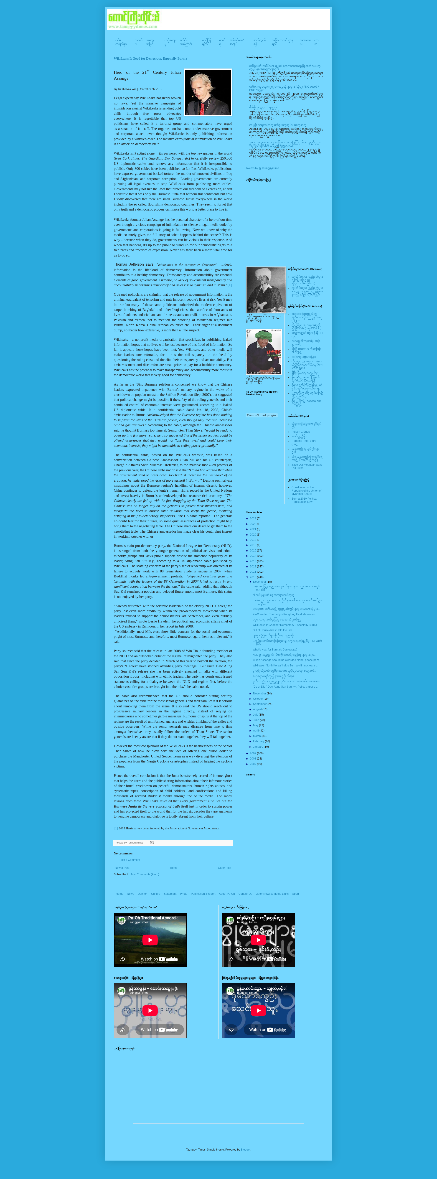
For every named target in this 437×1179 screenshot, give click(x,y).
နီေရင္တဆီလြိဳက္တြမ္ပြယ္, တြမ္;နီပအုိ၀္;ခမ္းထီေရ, (307, 387)
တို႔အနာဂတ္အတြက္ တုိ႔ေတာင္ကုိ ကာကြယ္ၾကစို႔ (307, 458)
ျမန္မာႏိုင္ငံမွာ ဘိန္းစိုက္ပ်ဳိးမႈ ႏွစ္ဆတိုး (273, 635)
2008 (253, 758)
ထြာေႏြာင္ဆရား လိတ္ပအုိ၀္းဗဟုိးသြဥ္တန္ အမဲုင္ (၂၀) (307, 317)
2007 (253, 764)
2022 (253, 524)
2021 (253, 529)
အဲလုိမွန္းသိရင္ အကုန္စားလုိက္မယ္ (274, 595)
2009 (253, 753)
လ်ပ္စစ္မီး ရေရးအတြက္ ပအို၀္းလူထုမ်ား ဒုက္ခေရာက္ (277, 125)
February (259, 741)
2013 (253, 561)
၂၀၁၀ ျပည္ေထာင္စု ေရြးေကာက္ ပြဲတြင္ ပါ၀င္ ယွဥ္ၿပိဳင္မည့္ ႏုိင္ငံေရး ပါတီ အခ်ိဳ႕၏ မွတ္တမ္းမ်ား (285, 144)
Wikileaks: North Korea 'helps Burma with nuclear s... (285, 665)
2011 (253, 571)
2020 (253, 534)
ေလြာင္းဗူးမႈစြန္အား (304, 356)
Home (174, 867)
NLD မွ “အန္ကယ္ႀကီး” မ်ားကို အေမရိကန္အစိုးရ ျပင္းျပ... (284, 654)
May (256, 725)
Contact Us (245, 893)
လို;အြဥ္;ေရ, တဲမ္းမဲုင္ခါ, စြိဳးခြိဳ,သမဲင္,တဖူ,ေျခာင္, (306, 327)
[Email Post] (151, 842)
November (260, 693)
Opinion (142, 893)
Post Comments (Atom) (145, 874)
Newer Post (122, 867)
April (256, 730)
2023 (253, 518)
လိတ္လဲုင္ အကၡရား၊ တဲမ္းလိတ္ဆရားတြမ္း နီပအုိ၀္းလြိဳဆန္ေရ (307, 365)
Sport (295, 893)
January (258, 746)
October (258, 698)
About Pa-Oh (227, 893)
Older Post (224, 867)
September (260, 704)
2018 (253, 539)
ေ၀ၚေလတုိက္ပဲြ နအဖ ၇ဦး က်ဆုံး (273, 676)
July (256, 714)
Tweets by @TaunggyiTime (262, 168)
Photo (183, 893)
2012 (253, 566)
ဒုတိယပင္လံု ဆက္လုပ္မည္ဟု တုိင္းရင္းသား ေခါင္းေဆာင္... (287, 681)
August (257, 709)
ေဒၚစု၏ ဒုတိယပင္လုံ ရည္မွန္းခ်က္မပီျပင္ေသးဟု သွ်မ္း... (286, 608)
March (257, 736)
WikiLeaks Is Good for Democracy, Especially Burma (150, 58)
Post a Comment (129, 859)
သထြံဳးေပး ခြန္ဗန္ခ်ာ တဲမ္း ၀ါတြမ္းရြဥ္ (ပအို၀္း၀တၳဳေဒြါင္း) (307, 280)
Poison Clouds (301, 431)
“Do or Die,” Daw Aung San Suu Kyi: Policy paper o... (285, 686)
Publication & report (203, 893)
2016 (253, 545)
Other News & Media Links (272, 893)
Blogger (245, 1149)
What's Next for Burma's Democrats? (275, 649)
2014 (253, 555)
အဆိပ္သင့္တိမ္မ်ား (299, 436)
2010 (253, 577)
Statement (170, 893)
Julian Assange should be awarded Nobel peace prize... (287, 660)
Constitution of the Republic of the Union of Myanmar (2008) (306, 490)
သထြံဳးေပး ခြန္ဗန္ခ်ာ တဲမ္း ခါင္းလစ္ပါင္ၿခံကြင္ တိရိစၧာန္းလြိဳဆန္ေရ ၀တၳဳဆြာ (307, 291)
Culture (155, 893)
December (260, 581)
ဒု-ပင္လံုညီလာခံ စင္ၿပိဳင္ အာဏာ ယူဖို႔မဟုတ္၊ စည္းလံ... (284, 670)
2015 (253, 550)
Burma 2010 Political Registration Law (304, 500)
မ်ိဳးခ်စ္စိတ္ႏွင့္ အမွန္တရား (263, 107)
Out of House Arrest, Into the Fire (272, 630)
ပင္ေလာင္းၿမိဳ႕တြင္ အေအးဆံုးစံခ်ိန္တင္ (277, 619)
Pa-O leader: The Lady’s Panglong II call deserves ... (285, 614)
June (256, 720)
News (130, 893)
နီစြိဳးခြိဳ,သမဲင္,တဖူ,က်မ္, (305, 372)
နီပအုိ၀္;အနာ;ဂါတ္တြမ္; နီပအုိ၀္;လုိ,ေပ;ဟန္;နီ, (306, 379)
